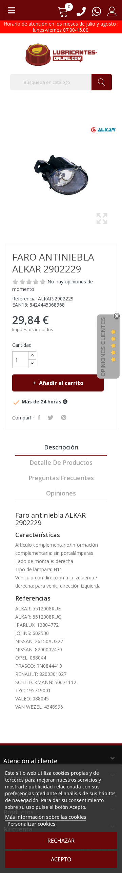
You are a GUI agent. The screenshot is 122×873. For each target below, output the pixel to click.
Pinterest (64, 417)
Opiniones (61, 493)
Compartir (40, 417)
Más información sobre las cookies (45, 816)
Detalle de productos (61, 462)
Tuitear (51, 417)
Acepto (61, 859)
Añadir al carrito (61, 383)
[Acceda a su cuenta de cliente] (112, 14)
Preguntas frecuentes (61, 478)
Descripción (61, 447)
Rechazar (61, 840)
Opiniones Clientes (103, 346)
